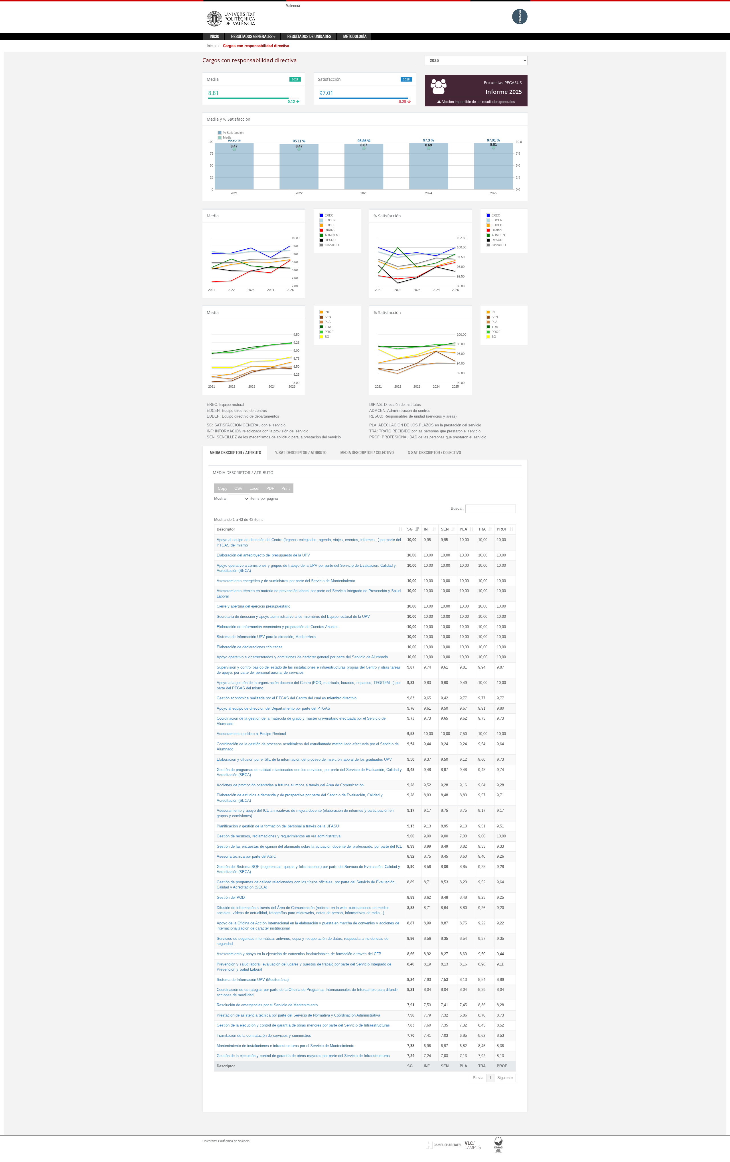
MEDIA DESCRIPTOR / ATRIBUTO (235, 452)
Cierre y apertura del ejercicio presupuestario (253, 606)
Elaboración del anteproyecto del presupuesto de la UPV (263, 555)
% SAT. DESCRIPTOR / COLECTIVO (434, 452)
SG (410, 529)
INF (427, 529)
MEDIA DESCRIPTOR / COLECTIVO (367, 452)
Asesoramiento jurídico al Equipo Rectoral (251, 734)
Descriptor (226, 529)
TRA (482, 529)
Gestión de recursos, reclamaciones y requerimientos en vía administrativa (278, 836)
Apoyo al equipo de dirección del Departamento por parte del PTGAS (273, 708)
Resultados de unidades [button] (309, 36)
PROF (502, 529)
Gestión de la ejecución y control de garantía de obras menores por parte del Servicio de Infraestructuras (303, 1025)
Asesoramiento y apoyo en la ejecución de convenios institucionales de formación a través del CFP (299, 954)
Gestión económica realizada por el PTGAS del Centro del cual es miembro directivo (286, 698)
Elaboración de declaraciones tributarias (250, 647)
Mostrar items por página (246, 498)
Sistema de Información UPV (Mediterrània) (253, 979)
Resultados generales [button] (252, 36)
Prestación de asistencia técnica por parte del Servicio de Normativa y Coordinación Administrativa (298, 1015)
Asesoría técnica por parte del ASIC (246, 856)
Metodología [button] (355, 36)
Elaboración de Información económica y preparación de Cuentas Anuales (277, 627)
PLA (463, 529)
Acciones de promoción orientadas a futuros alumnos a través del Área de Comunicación (290, 785)
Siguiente (505, 1078)
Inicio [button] (214, 36)
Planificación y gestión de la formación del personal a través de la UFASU (278, 826)
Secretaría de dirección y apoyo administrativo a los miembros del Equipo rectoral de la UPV (293, 616)
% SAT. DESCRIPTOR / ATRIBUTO (301, 452)
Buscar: (457, 508)
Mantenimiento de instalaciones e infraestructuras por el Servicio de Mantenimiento (285, 1046)
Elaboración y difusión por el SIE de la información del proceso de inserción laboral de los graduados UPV (304, 759)
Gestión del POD (231, 897)
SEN (445, 529)
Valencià (293, 5)
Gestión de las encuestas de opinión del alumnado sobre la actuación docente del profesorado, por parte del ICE (309, 846)
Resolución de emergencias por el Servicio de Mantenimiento (267, 1005)
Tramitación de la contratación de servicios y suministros (264, 1035)
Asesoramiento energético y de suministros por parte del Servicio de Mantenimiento (286, 581)
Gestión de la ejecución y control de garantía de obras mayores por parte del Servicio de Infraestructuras (303, 1056)
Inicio (211, 46)
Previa (478, 1078)
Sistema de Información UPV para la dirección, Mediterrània (266, 637)
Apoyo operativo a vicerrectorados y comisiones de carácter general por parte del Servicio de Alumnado (302, 657)
